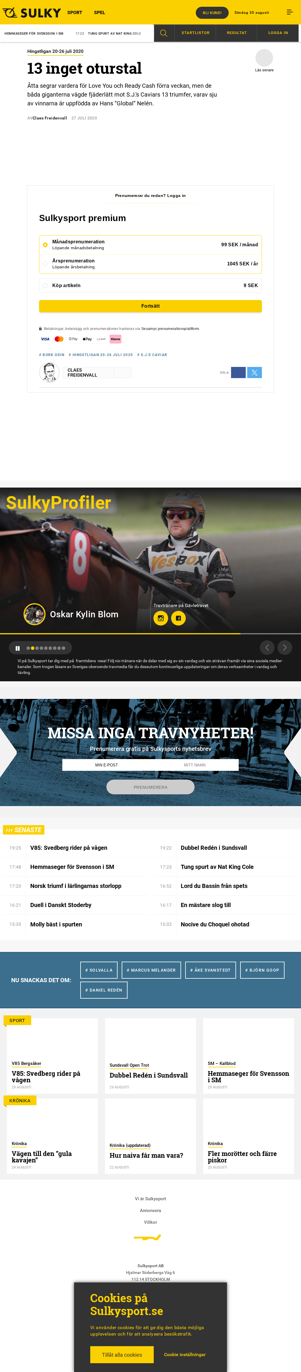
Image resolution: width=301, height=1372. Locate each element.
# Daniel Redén (104, 990)
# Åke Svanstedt (210, 970)
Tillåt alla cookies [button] (122, 1355)
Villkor (150, 1222)
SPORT (74, 12)
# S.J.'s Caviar (152, 355)
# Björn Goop (262, 970)
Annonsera (150, 1210)
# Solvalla (99, 970)
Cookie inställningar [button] (185, 1354)
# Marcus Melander (151, 970)
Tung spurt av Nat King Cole (64, 34)
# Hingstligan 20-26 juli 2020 (101, 355)
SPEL (99, 12)
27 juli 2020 (84, 118)
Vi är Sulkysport (150, 1198)
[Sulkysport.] (25, 12)
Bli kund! (212, 13)
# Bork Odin (51, 355)
